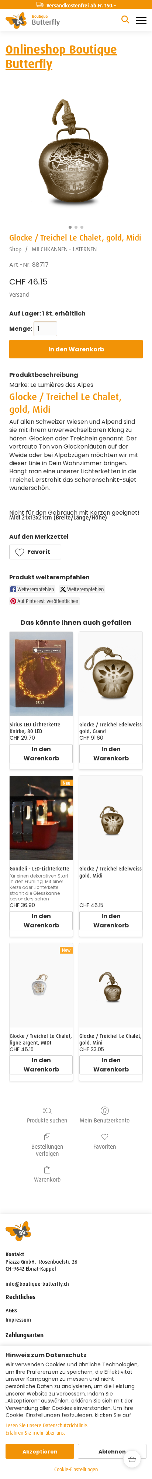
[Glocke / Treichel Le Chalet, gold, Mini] (110, 985)
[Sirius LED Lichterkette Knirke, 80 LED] (41, 674)
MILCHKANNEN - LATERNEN (64, 249)
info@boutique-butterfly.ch (37, 1284)
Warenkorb (47, 1179)
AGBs (11, 1310)
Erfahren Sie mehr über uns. (35, 1432)
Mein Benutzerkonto (104, 1120)
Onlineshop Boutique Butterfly (61, 56)
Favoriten (104, 1146)
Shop (15, 249)
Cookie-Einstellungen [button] (76, 1469)
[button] (35, 552)
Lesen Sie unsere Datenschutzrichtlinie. (47, 1425)
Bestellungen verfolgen (47, 1150)
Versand (19, 295)
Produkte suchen (47, 1120)
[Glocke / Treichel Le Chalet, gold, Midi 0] (76, 155)
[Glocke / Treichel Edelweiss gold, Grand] (110, 674)
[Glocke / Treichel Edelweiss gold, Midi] (110, 818)
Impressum (18, 1319)
